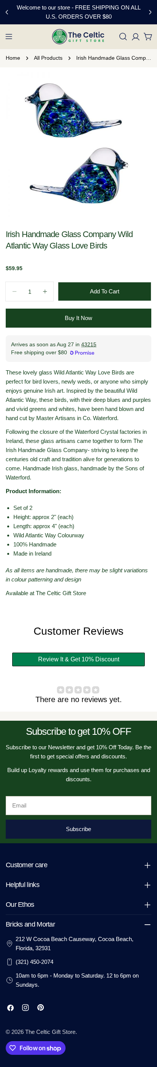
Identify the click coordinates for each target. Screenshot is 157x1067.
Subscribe (78, 829)
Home (13, 58)
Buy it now (78, 318)
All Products (48, 58)
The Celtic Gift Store (50, 1032)
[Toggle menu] (8, 36)
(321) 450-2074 (34, 962)
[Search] (123, 36)
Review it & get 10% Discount (78, 659)
